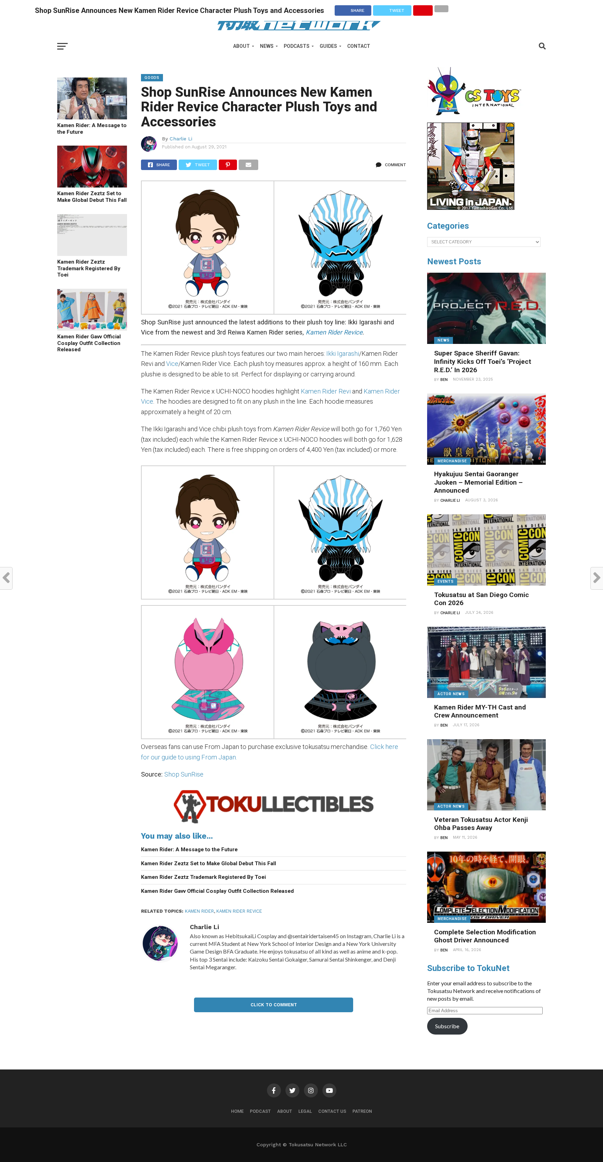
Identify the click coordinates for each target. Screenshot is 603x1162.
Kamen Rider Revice (239, 911)
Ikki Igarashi (342, 353)
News (267, 46)
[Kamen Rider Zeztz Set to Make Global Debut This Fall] (92, 185)
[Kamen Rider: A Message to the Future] (92, 117)
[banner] (470, 208)
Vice (172, 363)
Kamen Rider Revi (326, 391)
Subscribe (447, 1026)
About (241, 46)
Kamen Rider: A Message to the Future (92, 128)
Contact (358, 46)
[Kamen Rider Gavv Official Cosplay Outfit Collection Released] (92, 328)
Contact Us (332, 1111)
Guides (328, 46)
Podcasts (297, 46)
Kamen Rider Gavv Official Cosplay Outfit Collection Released (89, 343)
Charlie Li (181, 138)
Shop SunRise (183, 774)
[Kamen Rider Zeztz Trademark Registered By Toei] (92, 253)
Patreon (362, 1111)
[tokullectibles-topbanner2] (273, 823)
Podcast (260, 1111)
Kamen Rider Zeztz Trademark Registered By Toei (88, 268)
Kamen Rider (199, 911)
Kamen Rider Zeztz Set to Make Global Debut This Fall (92, 196)
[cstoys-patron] (477, 119)
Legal (305, 1111)
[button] (207, 249)
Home (237, 1111)
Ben (444, 379)
